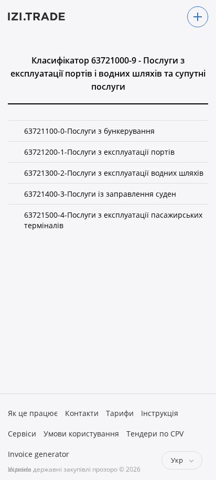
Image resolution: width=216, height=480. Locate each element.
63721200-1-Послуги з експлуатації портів (99, 152)
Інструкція (159, 413)
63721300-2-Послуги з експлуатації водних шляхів (113, 173)
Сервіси (22, 434)
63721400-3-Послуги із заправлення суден (100, 194)
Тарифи (120, 413)
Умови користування (81, 434)
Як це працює (33, 413)
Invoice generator (38, 454)
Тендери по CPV (154, 434)
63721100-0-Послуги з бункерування (89, 131)
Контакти (82, 413)
